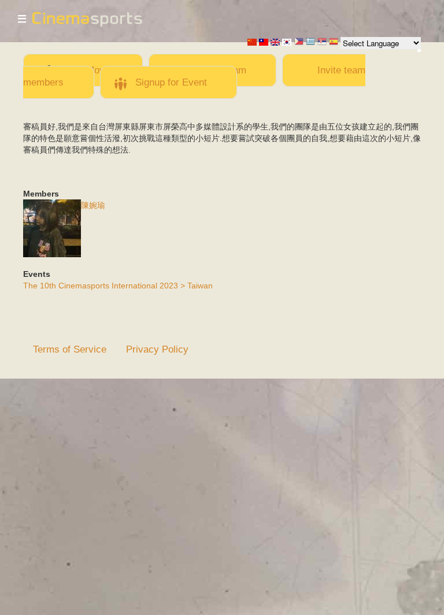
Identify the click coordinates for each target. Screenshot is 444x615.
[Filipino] (299, 42)
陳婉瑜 (93, 205)
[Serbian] (322, 42)
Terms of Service (69, 349)
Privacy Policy (157, 349)
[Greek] (310, 42)
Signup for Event (171, 82)
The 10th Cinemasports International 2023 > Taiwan (118, 285)
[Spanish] (333, 42)
